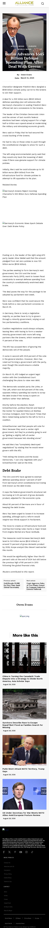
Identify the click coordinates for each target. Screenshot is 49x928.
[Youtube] (20, 852)
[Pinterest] (15, 852)
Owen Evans (26, 75)
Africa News (17, 46)
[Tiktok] (32, 852)
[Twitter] (9, 852)
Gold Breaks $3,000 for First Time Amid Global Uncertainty (12, 585)
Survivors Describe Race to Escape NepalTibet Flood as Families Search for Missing (23, 725)
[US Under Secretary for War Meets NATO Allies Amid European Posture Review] (24, 794)
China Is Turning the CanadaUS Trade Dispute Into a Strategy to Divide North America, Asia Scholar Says (23, 678)
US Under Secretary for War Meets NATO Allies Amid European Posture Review (23, 814)
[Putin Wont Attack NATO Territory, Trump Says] (24, 750)
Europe (33, 46)
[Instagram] (26, 852)
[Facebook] (4, 852)
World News (24, 49)
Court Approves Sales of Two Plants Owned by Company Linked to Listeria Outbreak (36, 586)
